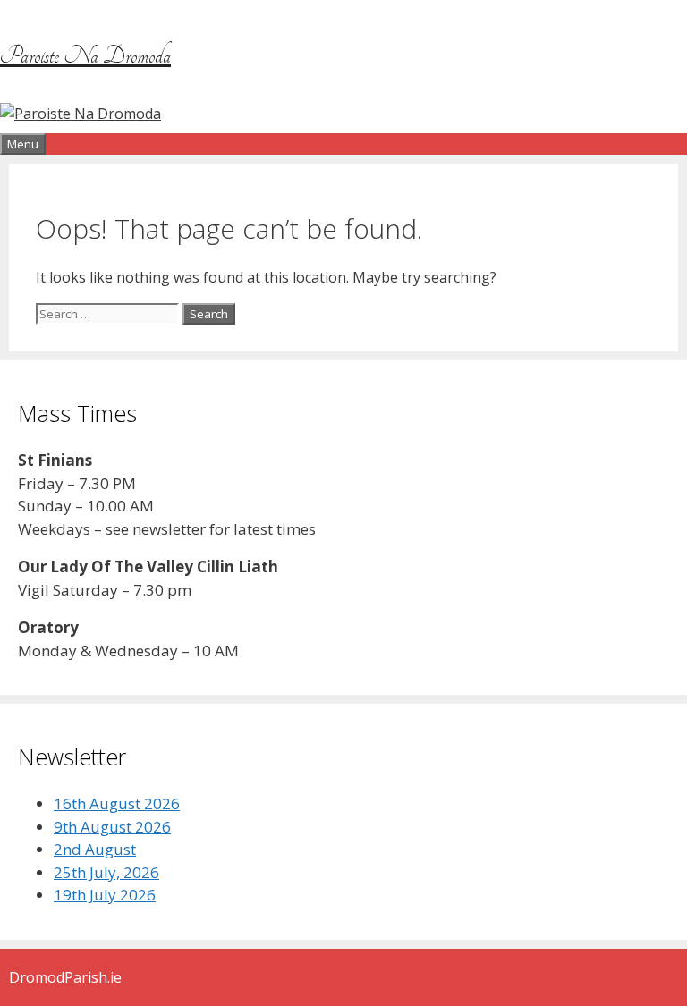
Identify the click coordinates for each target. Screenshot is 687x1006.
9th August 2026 (112, 826)
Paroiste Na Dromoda (85, 56)
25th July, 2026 (106, 872)
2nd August (95, 849)
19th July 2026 (105, 894)
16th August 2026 (117, 803)
